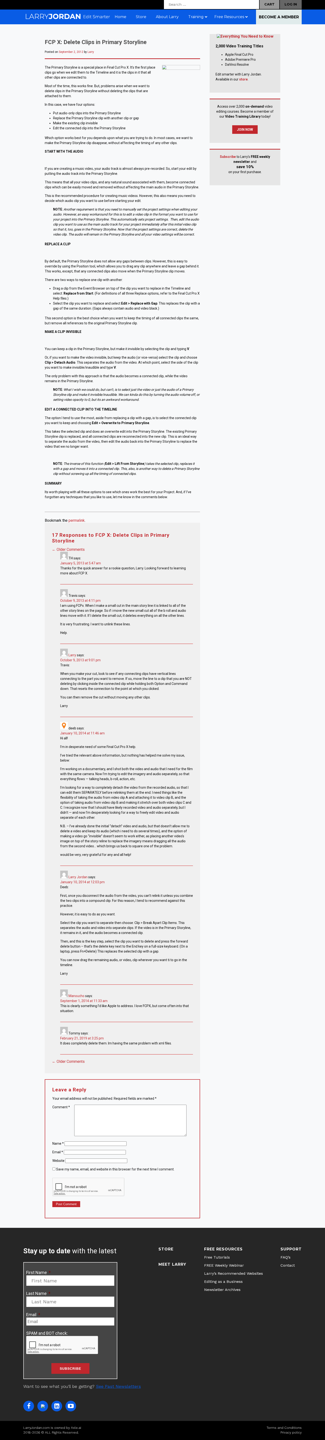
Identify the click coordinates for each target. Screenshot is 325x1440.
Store (165, 1249)
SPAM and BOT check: (47, 1333)
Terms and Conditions (284, 1428)
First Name (38, 1272)
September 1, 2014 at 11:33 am (84, 1001)
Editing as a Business (223, 1281)
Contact (288, 1265)
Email (57, 1152)
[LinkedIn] (56, 1406)
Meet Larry (172, 1264)
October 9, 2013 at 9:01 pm (80, 660)
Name (58, 1143)
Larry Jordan (78, 877)
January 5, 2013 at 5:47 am (80, 563)
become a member (279, 17)
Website (58, 1161)
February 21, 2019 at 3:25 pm (82, 1038)
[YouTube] (70, 1406)
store (243, 79)
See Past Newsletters (118, 1386)
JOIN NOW (245, 129)
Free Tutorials (217, 1257)
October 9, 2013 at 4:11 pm (80, 600)
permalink (77, 520)
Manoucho (76, 996)
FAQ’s (286, 1257)
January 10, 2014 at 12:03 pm (82, 882)
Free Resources (223, 1249)
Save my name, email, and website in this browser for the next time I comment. (115, 1169)
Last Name (38, 1293)
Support (291, 1249)
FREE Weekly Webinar (224, 1265)
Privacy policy (291, 1432)
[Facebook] (28, 1406)
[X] (42, 1406)
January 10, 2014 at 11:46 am (82, 733)
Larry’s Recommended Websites (233, 1273)
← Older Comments (68, 549)
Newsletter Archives (222, 1289)
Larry (91, 52)
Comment (61, 1107)
